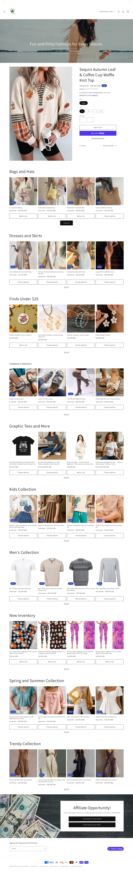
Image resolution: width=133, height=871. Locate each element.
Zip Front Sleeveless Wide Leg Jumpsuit (79, 780)
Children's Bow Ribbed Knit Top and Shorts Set (109, 526)
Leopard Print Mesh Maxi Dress (105, 272)
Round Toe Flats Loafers (45, 399)
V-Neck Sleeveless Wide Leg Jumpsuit (20, 780)
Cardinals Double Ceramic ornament (20, 335)
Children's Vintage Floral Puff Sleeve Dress (51, 525)
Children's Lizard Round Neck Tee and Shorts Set (80, 526)
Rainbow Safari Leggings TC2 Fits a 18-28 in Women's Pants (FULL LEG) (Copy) (80, 652)
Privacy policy (44, 866)
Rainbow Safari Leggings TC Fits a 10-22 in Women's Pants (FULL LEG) (109, 652)
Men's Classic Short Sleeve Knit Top (20, 588)
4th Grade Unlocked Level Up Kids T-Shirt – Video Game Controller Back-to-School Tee (22, 463)
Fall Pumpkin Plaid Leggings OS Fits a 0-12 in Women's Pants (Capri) (23, 652)
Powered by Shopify (23, 866)
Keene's (16, 866)
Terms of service (54, 866)
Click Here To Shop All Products (66, 51)
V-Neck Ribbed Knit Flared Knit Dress (20, 272)
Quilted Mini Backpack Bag (46, 208)
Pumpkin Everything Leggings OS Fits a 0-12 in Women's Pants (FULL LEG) (51, 652)
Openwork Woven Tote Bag (104, 208)
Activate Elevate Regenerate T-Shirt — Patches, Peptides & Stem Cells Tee (49, 463)
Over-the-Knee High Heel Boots (76, 399)
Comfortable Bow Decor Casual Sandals (108, 399)
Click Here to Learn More (92, 819)
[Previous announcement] (4, 2)
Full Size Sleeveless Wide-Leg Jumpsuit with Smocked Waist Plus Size (51, 781)
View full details (108, 146)
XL (101, 111)
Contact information (77, 866)
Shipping (82, 89)
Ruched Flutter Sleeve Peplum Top (106, 717)
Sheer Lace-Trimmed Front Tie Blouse (78, 717)
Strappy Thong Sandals (16, 399)
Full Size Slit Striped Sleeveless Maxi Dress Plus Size (51, 273)
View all (67, 223)
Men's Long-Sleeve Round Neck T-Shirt (107, 588)
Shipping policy (65, 866)
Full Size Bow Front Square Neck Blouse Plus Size (51, 717)
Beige (84, 103)
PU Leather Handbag (15, 208)
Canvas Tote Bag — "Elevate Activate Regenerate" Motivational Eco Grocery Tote (80, 463)
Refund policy (34, 866)
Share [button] (83, 146)
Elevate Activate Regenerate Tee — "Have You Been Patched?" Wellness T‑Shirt (109, 463)
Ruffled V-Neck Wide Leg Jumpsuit (106, 780)
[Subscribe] (44, 848)
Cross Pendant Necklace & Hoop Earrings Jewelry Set (50, 336)
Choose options (109, 216)
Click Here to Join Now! (92, 825)
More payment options (98, 138)
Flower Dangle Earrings (103, 335)
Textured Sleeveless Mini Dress (76, 272)
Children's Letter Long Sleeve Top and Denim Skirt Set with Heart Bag (23, 526)
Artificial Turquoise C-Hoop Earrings (78, 335)
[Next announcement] (129, 2)
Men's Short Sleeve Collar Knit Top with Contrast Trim (50, 589)
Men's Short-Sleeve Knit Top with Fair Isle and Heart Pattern (81, 589)
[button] (4, 11)
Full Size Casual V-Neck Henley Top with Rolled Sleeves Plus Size (21, 717)
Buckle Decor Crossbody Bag (75, 208)
